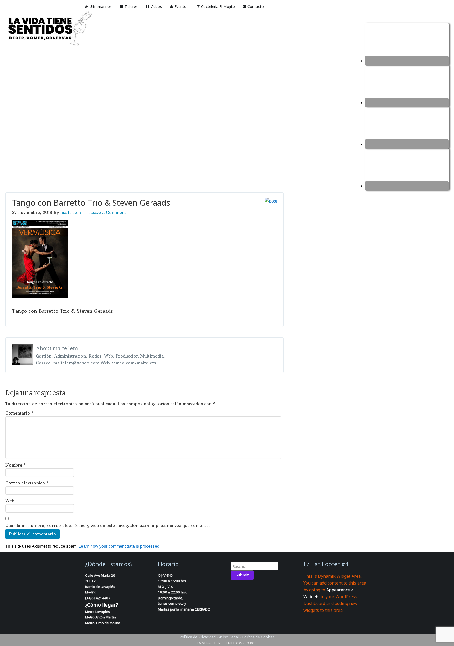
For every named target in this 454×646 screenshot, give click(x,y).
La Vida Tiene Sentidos (60, 28)
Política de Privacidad (197, 636)
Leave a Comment (107, 212)
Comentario (19, 413)
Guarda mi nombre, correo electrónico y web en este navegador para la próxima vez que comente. (107, 525)
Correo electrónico (26, 482)
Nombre (15, 465)
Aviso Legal (229, 636)
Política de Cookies (258, 636)
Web (9, 500)
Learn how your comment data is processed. (120, 546)
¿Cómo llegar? (101, 604)
